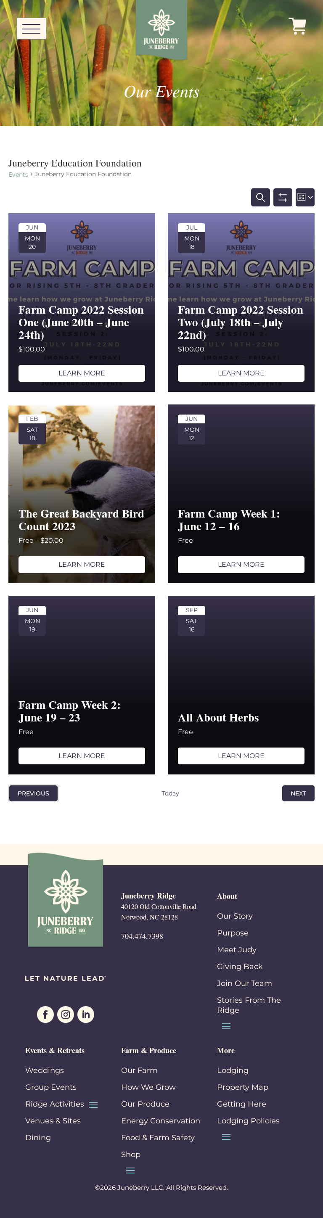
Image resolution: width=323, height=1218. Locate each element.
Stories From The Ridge (249, 1005)
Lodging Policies (248, 1121)
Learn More (81, 373)
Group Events (51, 1087)
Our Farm (139, 1070)
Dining (38, 1137)
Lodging (233, 1070)
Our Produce (145, 1104)
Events (18, 174)
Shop (130, 1154)
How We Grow (148, 1087)
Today (170, 793)
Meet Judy (237, 949)
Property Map (242, 1087)
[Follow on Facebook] (45, 1014)
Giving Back (240, 966)
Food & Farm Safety (158, 1137)
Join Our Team (244, 983)
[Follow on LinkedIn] (85, 1014)
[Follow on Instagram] (65, 1014)
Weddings (44, 1070)
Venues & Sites (53, 1121)
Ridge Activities (54, 1104)
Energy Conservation (160, 1121)
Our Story (235, 916)
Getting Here (241, 1104)
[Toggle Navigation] (31, 29)
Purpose (233, 933)
